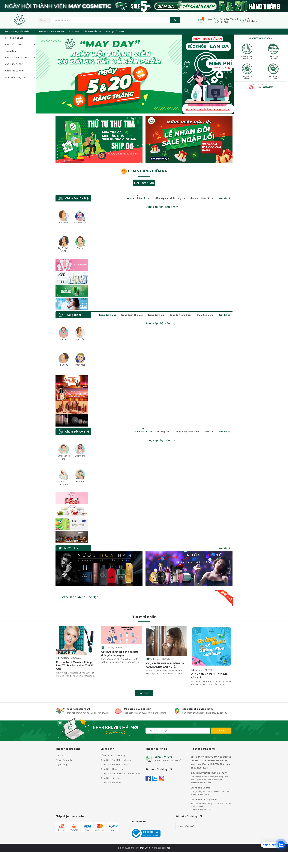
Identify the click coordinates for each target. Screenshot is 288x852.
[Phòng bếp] (99, 568)
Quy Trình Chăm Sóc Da (137, 198)
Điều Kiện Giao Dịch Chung (112, 755)
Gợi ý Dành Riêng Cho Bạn (80, 597)
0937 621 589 (205, 809)
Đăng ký (234, 19)
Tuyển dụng (61, 764)
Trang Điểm (10, 51)
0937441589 (268, 87)
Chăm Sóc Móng (204, 314)
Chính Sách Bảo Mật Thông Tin (115, 764)
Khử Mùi (209, 431)
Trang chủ (60, 755)
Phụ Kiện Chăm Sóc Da (201, 198)
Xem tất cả (224, 198)
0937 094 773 (205, 794)
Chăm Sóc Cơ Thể (14, 64)
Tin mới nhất (144, 616)
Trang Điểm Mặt (107, 314)
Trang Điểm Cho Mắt (132, 314)
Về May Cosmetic (64, 760)
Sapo (167, 847)
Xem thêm (144, 693)
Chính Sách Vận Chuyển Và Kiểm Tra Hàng (120, 773)
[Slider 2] (109, 74)
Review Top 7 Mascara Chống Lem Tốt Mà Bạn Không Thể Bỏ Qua (74, 665)
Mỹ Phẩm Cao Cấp (14, 37)
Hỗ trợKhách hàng (252, 20)
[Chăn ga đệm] (189, 568)
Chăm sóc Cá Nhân (14, 70)
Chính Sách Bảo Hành (110, 782)
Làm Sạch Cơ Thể (143, 431)
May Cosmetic (187, 826)
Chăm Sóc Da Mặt (14, 44)
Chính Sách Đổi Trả (109, 778)
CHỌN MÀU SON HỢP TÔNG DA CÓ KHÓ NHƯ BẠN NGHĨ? (165, 665)
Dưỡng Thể (163, 431)
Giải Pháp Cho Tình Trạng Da (170, 198)
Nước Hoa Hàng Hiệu (15, 77)
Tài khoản (224, 22)
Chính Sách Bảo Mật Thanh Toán (116, 760)
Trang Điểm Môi (156, 314)
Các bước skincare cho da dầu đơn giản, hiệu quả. (119, 653)
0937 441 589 (163, 757)
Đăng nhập (225, 19)
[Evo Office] (208, 73)
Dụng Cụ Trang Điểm (180, 314)
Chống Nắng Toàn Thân (187, 431)
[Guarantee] (145, 833)
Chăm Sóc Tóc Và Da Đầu (17, 57)
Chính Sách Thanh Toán (111, 769)
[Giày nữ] (189, 139)
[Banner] (72, 284)
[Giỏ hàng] (201, 20)
